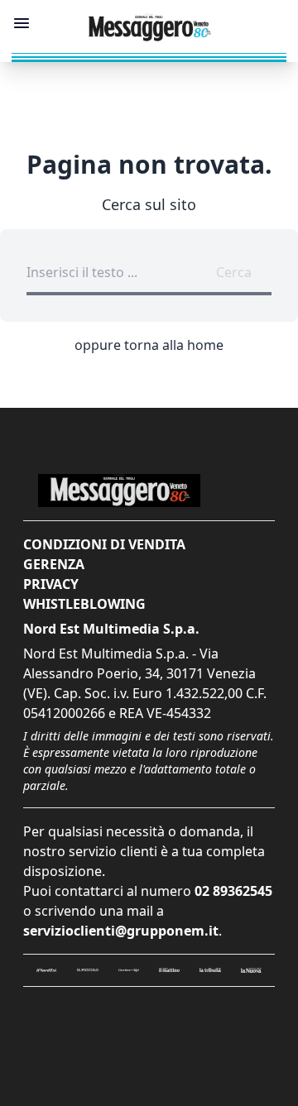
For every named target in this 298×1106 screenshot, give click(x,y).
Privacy (51, 584)
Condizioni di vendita (104, 544)
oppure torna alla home (148, 345)
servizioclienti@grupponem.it (121, 931)
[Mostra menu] (21, 23)
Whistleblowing (84, 604)
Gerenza (53, 564)
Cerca (234, 272)
